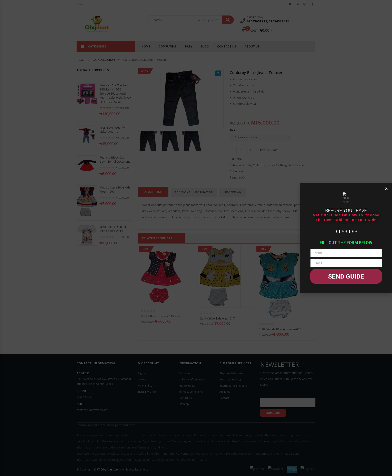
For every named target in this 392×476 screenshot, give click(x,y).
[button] (386, 188)
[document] (196, 238)
